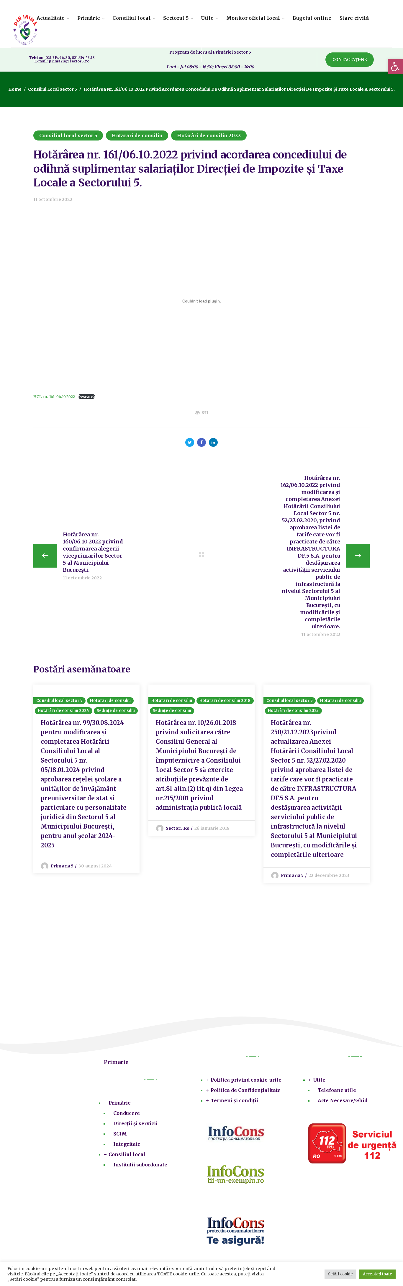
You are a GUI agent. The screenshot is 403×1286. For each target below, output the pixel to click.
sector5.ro (177, 828)
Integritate (126, 1144)
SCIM (120, 1134)
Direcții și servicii (135, 1123)
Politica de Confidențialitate (246, 1090)
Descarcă (86, 396)
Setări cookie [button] (340, 1274)
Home (15, 89)
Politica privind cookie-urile (246, 1080)
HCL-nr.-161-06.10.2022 (54, 396)
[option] (86, 779)
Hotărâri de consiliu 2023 (293, 710)
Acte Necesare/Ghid (342, 1100)
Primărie (120, 1103)
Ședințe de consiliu (116, 710)
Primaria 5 (62, 866)
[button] (395, 66)
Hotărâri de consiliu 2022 (209, 135)
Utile (319, 1080)
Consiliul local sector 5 (52, 89)
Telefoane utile (337, 1090)
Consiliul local (127, 1154)
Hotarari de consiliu (137, 135)
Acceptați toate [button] (377, 1274)
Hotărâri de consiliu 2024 (63, 710)
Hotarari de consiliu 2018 (225, 700)
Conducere (126, 1113)
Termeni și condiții (234, 1100)
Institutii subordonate (140, 1165)
